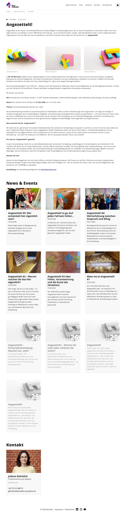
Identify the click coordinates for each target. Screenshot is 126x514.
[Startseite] (6, 19)
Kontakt (31, 11)
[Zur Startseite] (12, 5)
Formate (97, 5)
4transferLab (107, 5)
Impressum (59, 509)
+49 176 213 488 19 (15, 488)
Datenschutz (69, 509)
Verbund (88, 5)
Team (81, 5)
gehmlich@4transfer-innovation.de (22, 491)
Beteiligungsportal (48, 169)
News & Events (71, 5)
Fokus (8, 11)
